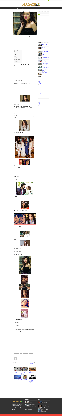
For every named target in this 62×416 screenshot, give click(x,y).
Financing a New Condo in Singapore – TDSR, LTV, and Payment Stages (45, 54)
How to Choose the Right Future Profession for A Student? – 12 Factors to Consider (24, 372)
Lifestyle (40, 93)
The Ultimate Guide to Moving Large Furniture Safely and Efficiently (32, 372)
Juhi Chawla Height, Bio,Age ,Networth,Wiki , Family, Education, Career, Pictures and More (31, 363)
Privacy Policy (21, 0)
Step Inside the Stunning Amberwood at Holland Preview (44, 44)
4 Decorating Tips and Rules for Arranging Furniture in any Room (32, 402)
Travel (39, 104)
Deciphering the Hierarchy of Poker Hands (17, 372)
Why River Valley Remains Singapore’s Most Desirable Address (45, 70)
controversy (15, 57)
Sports (39, 101)
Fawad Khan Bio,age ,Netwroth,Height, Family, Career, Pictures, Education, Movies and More (32, 380)
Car (39, 81)
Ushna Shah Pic (16, 61)
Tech (39, 102)
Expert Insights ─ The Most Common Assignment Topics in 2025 (45, 57)
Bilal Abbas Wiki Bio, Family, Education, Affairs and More (24, 380)
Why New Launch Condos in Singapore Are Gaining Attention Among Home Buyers (45, 67)
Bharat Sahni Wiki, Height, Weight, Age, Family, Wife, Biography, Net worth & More (45, 402)
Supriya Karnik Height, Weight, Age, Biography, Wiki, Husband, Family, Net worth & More (45, 410)
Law (39, 91)
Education (15, 54)
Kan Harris (15, 38)
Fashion (40, 83)
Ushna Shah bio (15, 52)
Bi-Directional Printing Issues (16, 0)
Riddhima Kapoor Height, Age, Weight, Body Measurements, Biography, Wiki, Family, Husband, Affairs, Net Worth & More (43, 406)
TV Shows (40, 105)
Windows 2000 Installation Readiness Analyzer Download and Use (29, 409)
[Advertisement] (25, 44)
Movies (40, 95)
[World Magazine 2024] (31, 4)
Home (14, 11)
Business (40, 80)
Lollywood (16, 11)
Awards (15, 58)
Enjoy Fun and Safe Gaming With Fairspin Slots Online (17, 380)
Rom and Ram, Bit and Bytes (17, 362)
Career (15, 56)
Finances (40, 84)
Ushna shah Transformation (17, 59)
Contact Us (24, 0)
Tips (39, 103)
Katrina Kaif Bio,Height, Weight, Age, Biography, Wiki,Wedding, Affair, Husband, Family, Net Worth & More (30, 405)
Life (39, 92)
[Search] (48, 0)
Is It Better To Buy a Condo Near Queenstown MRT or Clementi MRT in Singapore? (45, 63)
